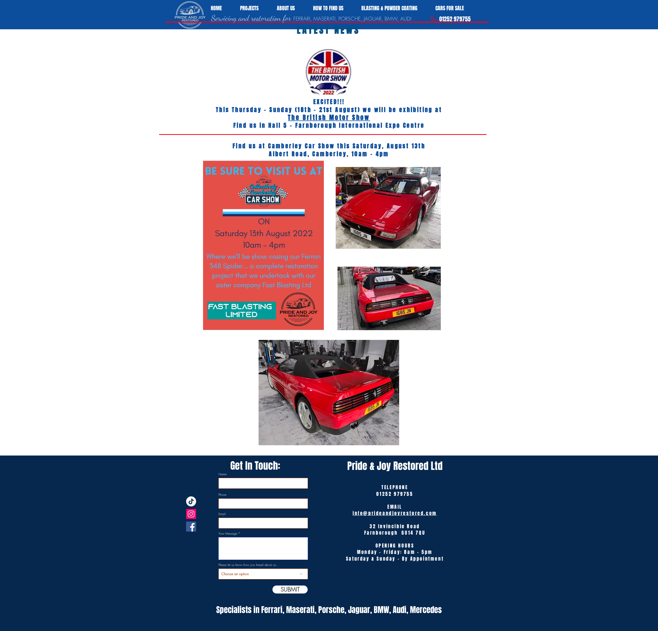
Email (221, 514)
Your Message (227, 533)
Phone (222, 494)
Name (222, 474)
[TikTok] (191, 501)
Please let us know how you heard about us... (248, 565)
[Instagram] (191, 514)
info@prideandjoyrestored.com (395, 513)
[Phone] (434, 19)
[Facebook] (191, 527)
